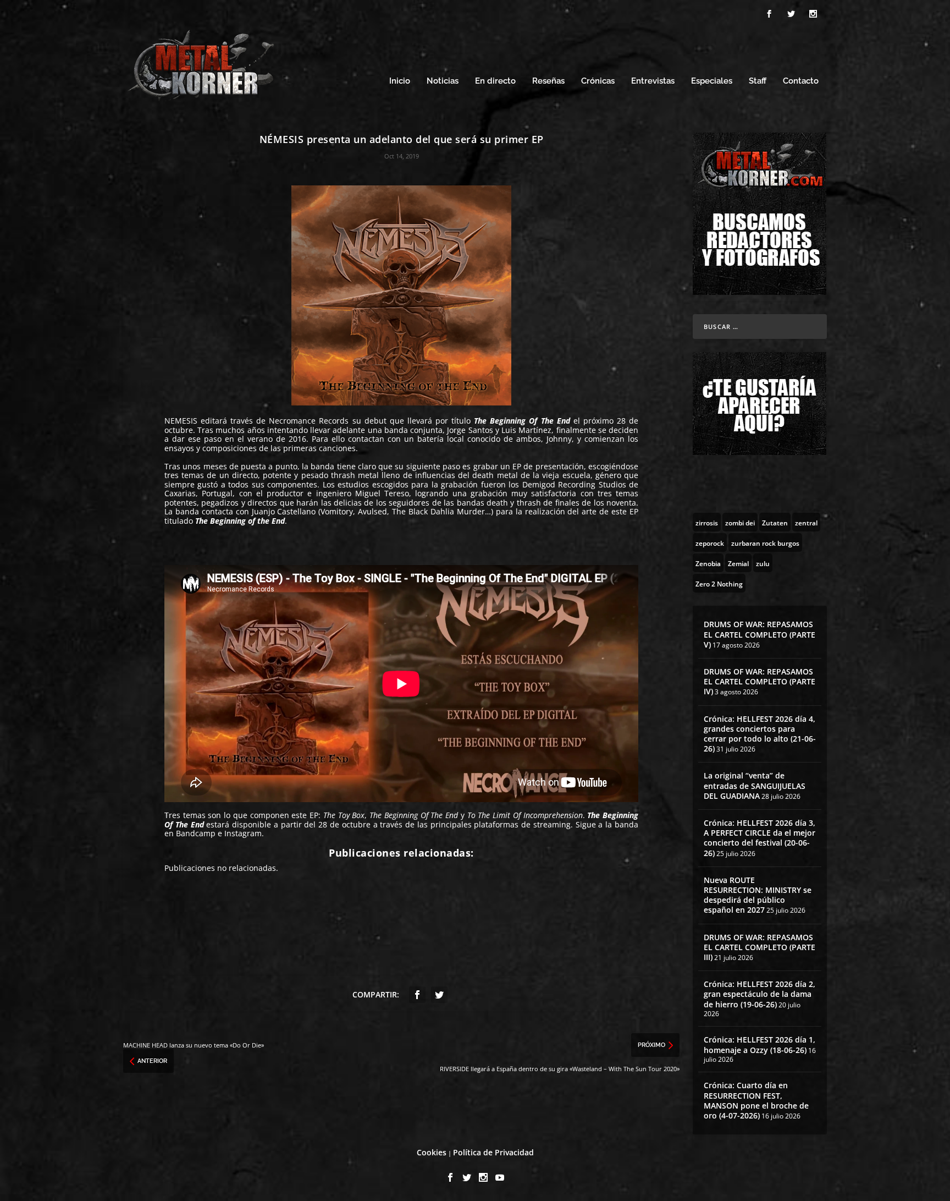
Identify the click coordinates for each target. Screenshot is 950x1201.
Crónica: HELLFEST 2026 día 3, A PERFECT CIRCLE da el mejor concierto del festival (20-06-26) (759, 838)
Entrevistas (653, 81)
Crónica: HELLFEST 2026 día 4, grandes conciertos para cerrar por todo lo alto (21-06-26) (760, 734)
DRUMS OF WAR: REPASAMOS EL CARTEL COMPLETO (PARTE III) (759, 947)
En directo (495, 81)
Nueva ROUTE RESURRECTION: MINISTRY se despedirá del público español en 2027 (757, 895)
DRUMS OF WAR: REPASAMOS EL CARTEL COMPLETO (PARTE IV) (759, 681)
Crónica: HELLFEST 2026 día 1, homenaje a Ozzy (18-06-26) (759, 1044)
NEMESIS (180, 420)
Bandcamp (196, 833)
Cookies (431, 1152)
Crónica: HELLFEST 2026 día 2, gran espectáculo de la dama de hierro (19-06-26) (759, 994)
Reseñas (548, 81)
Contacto (801, 81)
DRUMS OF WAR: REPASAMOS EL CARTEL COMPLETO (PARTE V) (759, 634)
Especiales (711, 81)
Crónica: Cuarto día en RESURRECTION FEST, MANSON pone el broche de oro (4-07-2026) (756, 1100)
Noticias (443, 81)
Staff (757, 81)
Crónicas (598, 81)
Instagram (243, 833)
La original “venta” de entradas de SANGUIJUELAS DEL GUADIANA (754, 785)
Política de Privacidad (493, 1152)
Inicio (399, 81)
